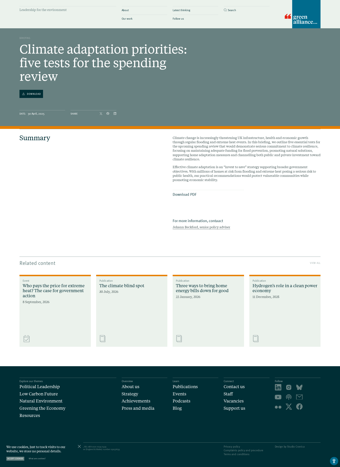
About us (130, 386)
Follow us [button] (178, 18)
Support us (234, 408)
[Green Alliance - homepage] (303, 14)
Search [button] (232, 10)
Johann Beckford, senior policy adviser (201, 227)
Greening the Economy (42, 408)
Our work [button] (127, 18)
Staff (228, 393)
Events (179, 393)
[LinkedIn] (115, 114)
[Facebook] (108, 114)
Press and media (138, 408)
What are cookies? (37, 458)
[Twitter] (101, 114)
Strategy (130, 393)
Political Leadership (39, 386)
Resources (29, 415)
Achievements (136, 401)
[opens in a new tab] (288, 388)
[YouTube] (278, 398)
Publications (185, 386)
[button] (246, 9)
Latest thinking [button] (181, 10)
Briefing (24, 38)
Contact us (234, 386)
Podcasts (181, 401)
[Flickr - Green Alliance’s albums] (278, 407)
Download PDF (184, 194)
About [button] (125, 10)
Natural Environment (41, 401)
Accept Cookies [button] (15, 458)
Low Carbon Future (38, 393)
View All (315, 263)
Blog (177, 408)
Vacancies (234, 401)
